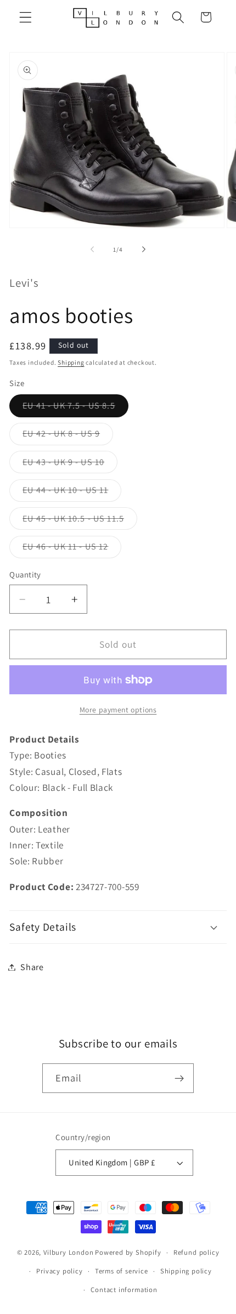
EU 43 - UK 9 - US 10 (70, 464)
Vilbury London (68, 1252)
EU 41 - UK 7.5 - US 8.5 (75, 408)
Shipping (71, 362)
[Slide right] (144, 249)
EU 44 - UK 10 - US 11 (72, 493)
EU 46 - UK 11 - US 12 (72, 549)
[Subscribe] (180, 1078)
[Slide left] (92, 249)
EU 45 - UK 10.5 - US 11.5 (80, 521)
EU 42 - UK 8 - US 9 (68, 436)
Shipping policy (186, 1271)
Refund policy (196, 1252)
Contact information (124, 1289)
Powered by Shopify (128, 1252)
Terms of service (121, 1271)
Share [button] (31, 967)
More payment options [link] (118, 710)
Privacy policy (59, 1271)
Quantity (25, 574)
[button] (26, 17)
